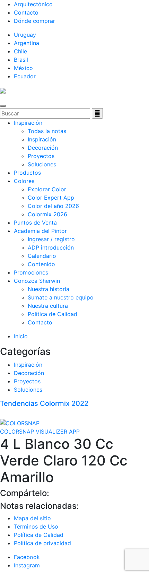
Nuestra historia (48, 289)
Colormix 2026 (47, 214)
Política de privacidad (42, 543)
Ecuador (25, 76)
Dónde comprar (34, 20)
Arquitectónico (33, 4)
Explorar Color (47, 189)
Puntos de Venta (35, 222)
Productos (27, 172)
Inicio (21, 336)
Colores (24, 180)
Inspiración (28, 122)
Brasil (21, 59)
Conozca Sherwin (37, 280)
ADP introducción (51, 247)
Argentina (26, 43)
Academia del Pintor (40, 230)
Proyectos (41, 156)
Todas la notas (47, 131)
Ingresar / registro (51, 239)
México (23, 67)
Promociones (31, 272)
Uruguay (25, 34)
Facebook (27, 557)
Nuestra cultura (48, 305)
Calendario (42, 255)
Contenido (41, 264)
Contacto (26, 12)
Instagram (27, 565)
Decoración (43, 147)
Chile (20, 51)
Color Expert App (51, 197)
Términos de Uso (36, 526)
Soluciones (42, 164)
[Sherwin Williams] (3, 90)
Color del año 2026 (53, 205)
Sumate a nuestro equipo (61, 297)
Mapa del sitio (32, 518)
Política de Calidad (52, 314)
